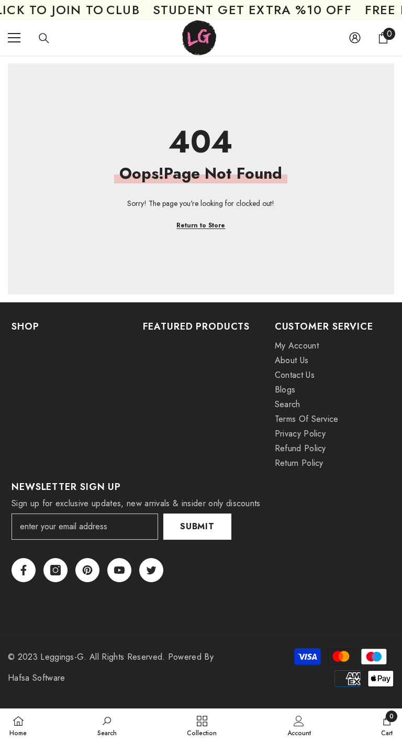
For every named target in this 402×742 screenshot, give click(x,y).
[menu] (14, 37)
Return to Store (200, 225)
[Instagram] (55, 570)
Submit (197, 526)
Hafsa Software (36, 678)
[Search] (44, 38)
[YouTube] (119, 570)
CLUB (123, 10)
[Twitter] (151, 570)
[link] (107, 725)
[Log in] (355, 38)
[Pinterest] (87, 570)
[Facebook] (24, 570)
